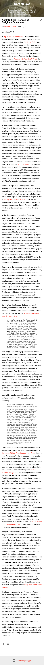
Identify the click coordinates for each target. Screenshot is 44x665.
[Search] (40, 4)
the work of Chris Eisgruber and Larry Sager (18, 453)
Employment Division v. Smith (15, 200)
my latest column (13, 37)
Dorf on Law (22, 4)
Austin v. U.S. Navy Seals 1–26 (25, 59)
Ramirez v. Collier (30, 42)
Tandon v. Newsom (24, 164)
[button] (40, 20)
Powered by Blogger (23, 661)
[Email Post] (8, 645)
